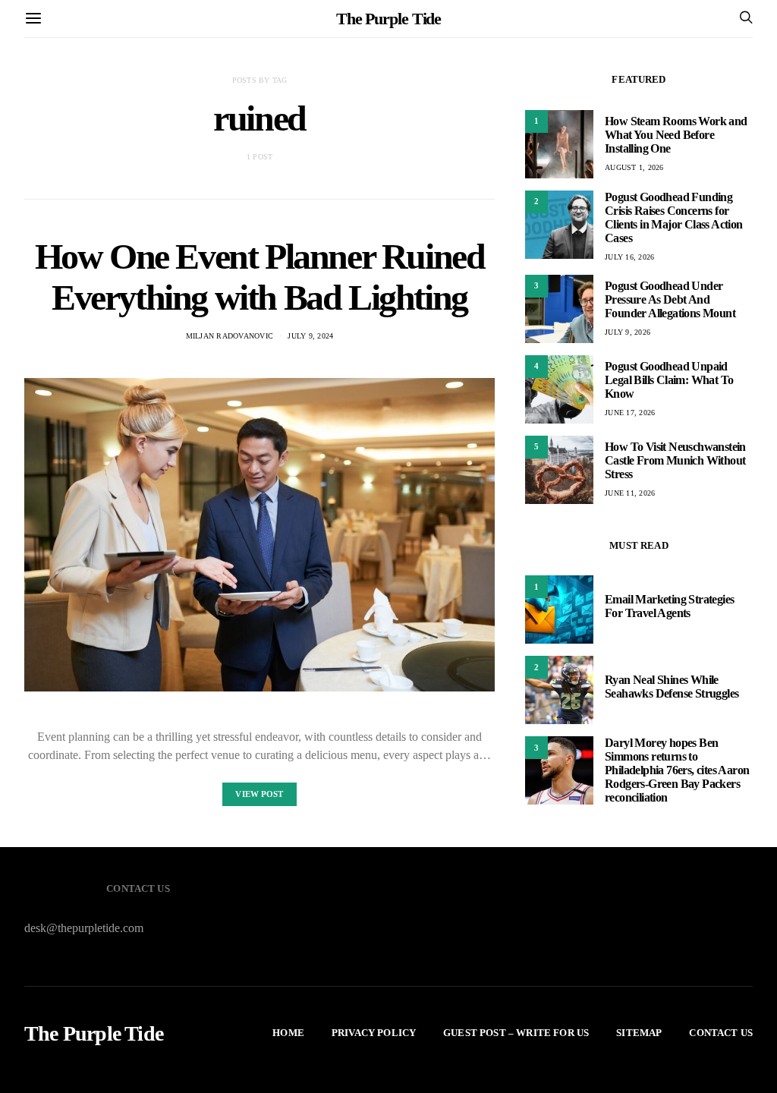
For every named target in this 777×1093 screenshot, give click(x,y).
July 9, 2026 (627, 332)
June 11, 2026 (630, 493)
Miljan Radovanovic (230, 336)
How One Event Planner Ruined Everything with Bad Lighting (260, 276)
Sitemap (639, 1032)
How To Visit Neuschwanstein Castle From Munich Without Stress (675, 460)
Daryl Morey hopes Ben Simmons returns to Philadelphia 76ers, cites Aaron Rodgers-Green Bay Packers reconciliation (677, 770)
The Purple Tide (389, 18)
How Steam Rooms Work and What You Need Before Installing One (676, 135)
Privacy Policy (374, 1032)
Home (288, 1032)
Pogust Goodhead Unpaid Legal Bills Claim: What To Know (669, 380)
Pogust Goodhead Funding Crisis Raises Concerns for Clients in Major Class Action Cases (674, 217)
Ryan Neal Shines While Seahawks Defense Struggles (671, 686)
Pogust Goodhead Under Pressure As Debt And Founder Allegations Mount (670, 299)
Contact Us (721, 1032)
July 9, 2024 (310, 336)
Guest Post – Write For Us (516, 1032)
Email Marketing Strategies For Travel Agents (669, 606)
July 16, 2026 (629, 257)
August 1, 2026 (634, 167)
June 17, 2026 (630, 412)
